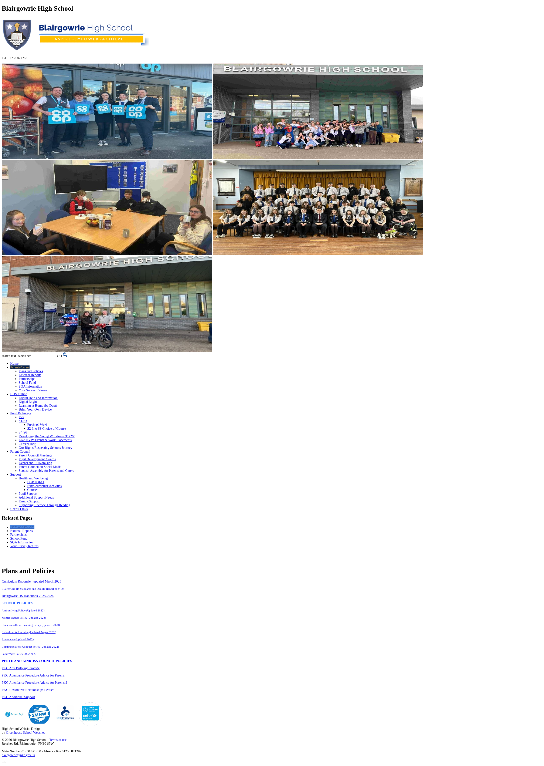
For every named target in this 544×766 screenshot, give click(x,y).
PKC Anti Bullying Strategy (21, 668)
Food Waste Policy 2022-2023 (19, 653)
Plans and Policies (31, 371)
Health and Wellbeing (33, 478)
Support (15, 474)
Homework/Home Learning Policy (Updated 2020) (31, 625)
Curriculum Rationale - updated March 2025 (31, 581)
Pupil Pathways (20, 413)
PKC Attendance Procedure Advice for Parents (33, 675)
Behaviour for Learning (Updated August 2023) (29, 632)
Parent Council (20, 451)
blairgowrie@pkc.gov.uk (18, 755)
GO (59, 356)
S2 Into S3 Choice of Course (46, 428)
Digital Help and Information (38, 398)
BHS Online (18, 394)
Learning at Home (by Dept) (38, 405)
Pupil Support (28, 493)
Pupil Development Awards (37, 459)
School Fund (27, 382)
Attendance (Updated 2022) (18, 639)
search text (9, 356)
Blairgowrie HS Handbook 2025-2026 (28, 596)
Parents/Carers (20, 367)
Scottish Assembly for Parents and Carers (46, 470)
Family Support (29, 501)
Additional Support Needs (36, 497)
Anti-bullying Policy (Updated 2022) (23, 610)
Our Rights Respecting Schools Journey (45, 447)
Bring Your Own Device (35, 409)
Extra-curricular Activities (44, 486)
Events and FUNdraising (35, 463)
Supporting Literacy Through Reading (44, 505)
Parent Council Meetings (35, 455)
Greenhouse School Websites (25, 732)
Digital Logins (28, 402)
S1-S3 (23, 421)
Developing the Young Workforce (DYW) (47, 436)
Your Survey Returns (33, 390)
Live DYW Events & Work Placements (45, 440)
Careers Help (27, 444)
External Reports (30, 375)
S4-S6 (23, 432)
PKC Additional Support (18, 697)
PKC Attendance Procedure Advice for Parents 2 (34, 682)
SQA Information (30, 386)
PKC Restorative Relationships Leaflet (28, 690)
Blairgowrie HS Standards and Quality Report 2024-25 (33, 588)
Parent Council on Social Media (40, 467)
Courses (32, 490)
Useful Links (19, 509)
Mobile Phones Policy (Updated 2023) (24, 617)
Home (14, 363)
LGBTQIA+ (35, 482)
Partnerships (27, 379)
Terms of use (58, 740)
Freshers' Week (37, 424)
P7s (21, 417)
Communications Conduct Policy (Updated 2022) (30, 646)
